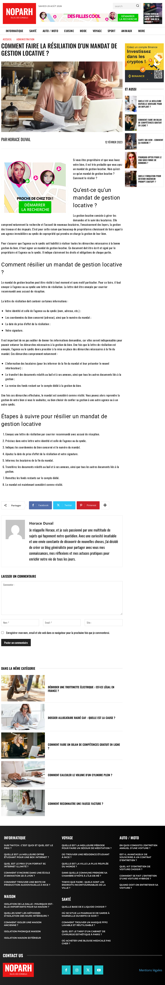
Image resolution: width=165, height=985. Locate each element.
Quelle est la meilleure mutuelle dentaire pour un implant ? (150, 103)
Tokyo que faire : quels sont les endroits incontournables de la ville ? (84, 885)
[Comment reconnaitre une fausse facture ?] (23, 803)
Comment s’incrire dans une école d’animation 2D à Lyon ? (27, 874)
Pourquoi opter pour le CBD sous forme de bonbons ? (150, 160)
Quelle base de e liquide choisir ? (84, 906)
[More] (105, 505)
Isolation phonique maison (22, 931)
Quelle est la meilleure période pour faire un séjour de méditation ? (86, 847)
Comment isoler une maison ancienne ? (22, 924)
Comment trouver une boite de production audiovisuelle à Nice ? (27, 883)
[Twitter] (88, 969)
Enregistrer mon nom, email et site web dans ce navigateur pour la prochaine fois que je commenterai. (58, 632)
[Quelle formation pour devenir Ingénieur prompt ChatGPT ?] (131, 179)
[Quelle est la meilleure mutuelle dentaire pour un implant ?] (131, 104)
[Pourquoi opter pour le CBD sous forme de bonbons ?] (131, 160)
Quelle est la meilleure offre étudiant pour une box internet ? (26, 856)
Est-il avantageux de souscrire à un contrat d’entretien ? (135, 857)
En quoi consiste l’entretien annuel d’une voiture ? (138, 847)
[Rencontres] (89, 17)
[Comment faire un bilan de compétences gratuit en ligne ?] (23, 745)
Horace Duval (19, 139)
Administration (25, 39)
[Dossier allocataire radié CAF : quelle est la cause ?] (23, 717)
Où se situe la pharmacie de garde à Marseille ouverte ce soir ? (85, 914)
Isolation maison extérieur (22, 937)
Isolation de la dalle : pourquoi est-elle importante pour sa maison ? (28, 905)
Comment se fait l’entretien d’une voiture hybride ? (138, 877)
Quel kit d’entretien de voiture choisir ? (135, 868)
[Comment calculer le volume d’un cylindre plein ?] (23, 774)
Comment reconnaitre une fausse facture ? (75, 803)
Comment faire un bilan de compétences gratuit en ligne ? (84, 746)
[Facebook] (66, 969)
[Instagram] (77, 969)
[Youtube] (98, 969)
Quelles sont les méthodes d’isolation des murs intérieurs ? (26, 914)
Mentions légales (150, 970)
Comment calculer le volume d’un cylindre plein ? (80, 775)
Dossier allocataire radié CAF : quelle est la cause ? (81, 718)
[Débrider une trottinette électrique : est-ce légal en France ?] (23, 688)
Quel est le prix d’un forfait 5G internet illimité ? (25, 865)
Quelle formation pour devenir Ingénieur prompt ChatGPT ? (149, 178)
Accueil (7, 39)
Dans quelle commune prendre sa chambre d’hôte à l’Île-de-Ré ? (84, 874)
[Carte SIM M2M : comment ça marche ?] (131, 141)
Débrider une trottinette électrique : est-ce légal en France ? (81, 689)
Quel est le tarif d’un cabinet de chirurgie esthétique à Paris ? (83, 933)
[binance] (144, 62)
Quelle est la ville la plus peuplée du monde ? (85, 865)
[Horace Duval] (15, 541)
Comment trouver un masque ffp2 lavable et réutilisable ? (84, 924)
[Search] (137, 6)
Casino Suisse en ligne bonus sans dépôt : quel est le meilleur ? (151, 17)
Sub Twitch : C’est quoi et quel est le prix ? (28, 847)
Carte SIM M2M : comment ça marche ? (150, 141)
